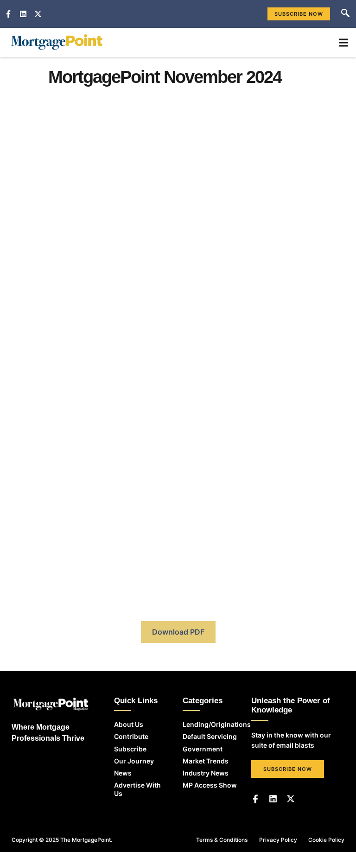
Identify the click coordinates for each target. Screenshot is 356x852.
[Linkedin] (273, 799)
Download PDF (178, 631)
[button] (345, 14)
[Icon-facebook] (255, 799)
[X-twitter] (290, 799)
